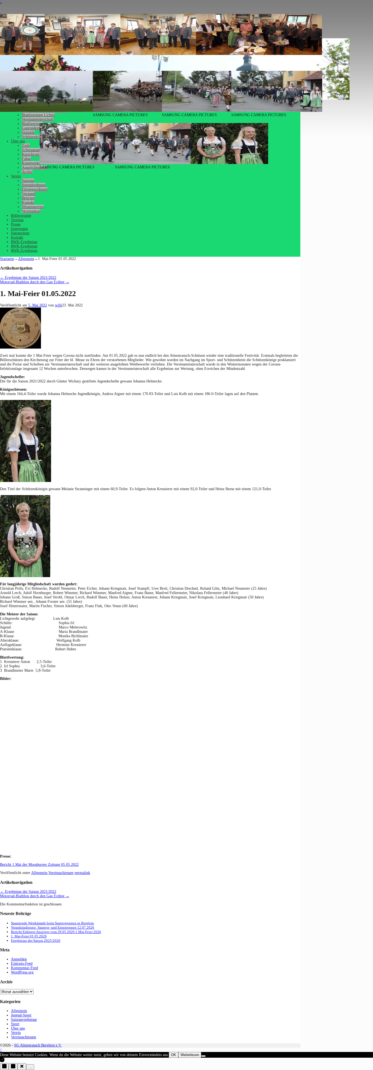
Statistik (28, 132)
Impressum (19, 229)
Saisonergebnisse (24, 1020)
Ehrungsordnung (35, 189)
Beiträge (28, 198)
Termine (17, 220)
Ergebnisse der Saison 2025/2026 (35, 941)
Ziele (26, 146)
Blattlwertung (32, 124)
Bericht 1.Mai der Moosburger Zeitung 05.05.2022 (39, 865)
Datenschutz (20, 233)
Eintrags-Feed (21, 963)
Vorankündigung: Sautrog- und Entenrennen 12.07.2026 (52, 927)
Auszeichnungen (34, 167)
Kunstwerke (31, 163)
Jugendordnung (33, 185)
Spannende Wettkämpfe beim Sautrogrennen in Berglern (52, 923)
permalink (82, 873)
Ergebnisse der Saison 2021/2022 (28, 278)
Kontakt (28, 202)
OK (173, 1055)
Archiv (27, 172)
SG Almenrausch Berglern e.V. (38, 1045)
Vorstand (28, 194)
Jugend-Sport (21, 1015)
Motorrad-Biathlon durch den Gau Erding (34, 282)
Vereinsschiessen (60, 873)
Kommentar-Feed (24, 968)
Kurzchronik (31, 154)
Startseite (7, 259)
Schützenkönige (34, 137)
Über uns (18, 141)
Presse (15, 224)
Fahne (26, 159)
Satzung (28, 181)
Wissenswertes (33, 207)
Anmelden (19, 959)
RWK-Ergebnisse (24, 242)
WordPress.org (22, 972)
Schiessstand (31, 150)
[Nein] (203, 1056)
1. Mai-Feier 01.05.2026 (29, 936)
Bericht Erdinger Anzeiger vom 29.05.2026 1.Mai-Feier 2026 (56, 932)
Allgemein (26, 259)
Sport (15, 1024)
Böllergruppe (21, 216)
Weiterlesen (189, 1055)
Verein (16, 176)
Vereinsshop (31, 211)
